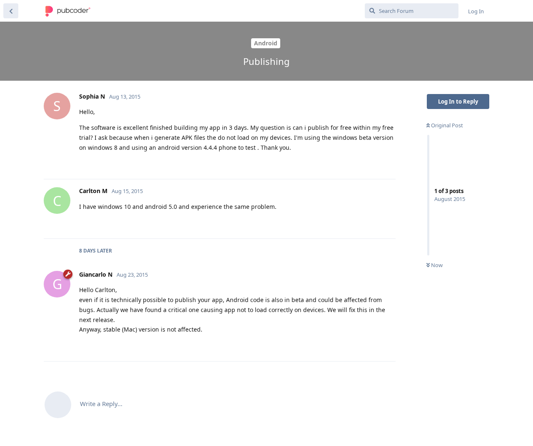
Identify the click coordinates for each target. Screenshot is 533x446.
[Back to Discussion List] (10, 10)
